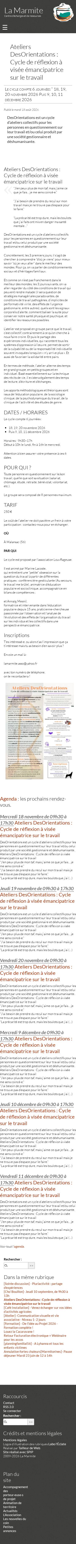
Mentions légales (15, 1440)
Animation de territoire (12, 1505)
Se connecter (12, 1411)
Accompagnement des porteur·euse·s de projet (15, 1493)
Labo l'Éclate (57, 1444)
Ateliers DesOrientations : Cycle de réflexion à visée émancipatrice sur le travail (37, 1301)
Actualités (10, 1511)
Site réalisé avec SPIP (18, 1452)
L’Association (12, 1515)
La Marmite (23, 10)
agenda (19, 1246)
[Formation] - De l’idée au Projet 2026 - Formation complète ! (31, 1325)
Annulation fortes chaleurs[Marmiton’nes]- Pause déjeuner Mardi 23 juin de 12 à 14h (38, 1353)
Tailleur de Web (29, 1448)
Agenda (8, 799)
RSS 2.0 (8, 1407)
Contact (8, 1403)
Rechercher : (13, 1259)
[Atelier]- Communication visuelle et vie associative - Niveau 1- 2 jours (31, 1317)
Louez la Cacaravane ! (19, 1331)
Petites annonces (9, 1529)
